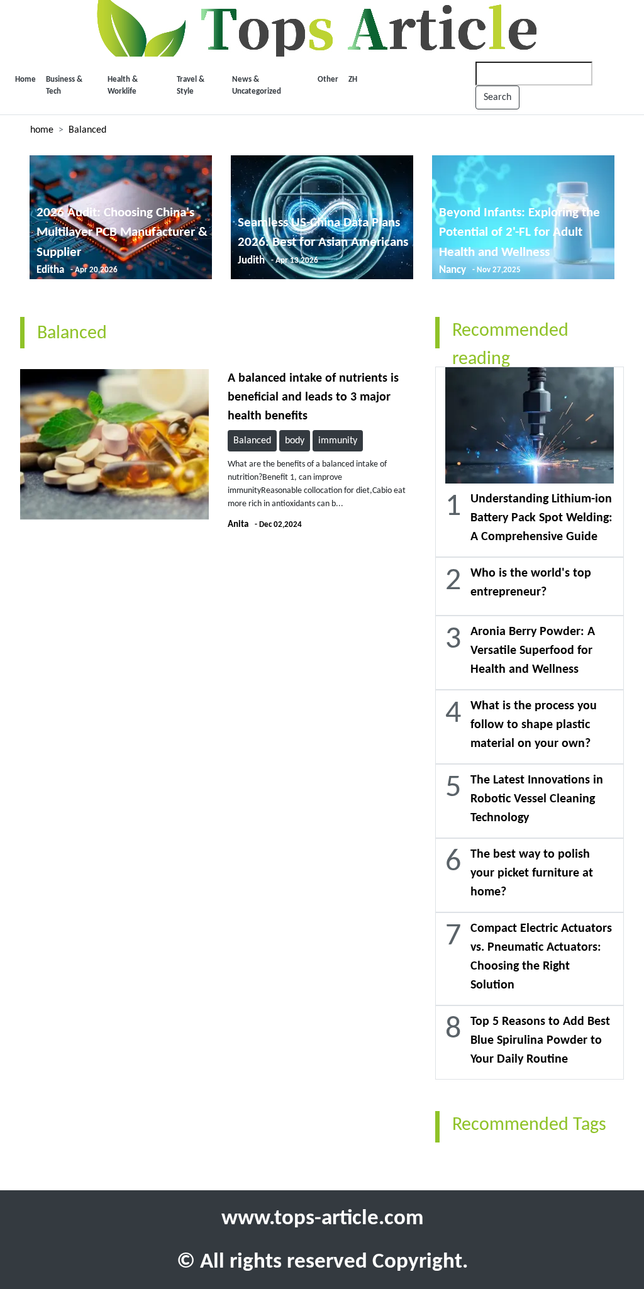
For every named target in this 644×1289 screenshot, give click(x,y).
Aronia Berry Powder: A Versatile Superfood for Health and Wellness (532, 651)
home (41, 130)
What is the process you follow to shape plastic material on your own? (533, 725)
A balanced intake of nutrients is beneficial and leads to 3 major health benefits (313, 397)
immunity (337, 441)
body (294, 441)
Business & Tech (64, 85)
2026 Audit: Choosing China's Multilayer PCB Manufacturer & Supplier (122, 232)
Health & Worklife (123, 85)
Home (25, 79)
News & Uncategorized (256, 85)
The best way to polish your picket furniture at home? (531, 873)
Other (328, 79)
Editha (50, 270)
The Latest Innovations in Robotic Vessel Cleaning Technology (536, 799)
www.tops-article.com (322, 1219)
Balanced (87, 130)
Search (497, 97)
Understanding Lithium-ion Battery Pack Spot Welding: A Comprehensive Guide (541, 518)
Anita (238, 524)
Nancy (452, 270)
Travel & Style (190, 85)
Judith (251, 260)
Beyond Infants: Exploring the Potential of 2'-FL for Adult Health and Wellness (519, 232)
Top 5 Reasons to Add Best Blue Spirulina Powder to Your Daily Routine (540, 1040)
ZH (352, 79)
